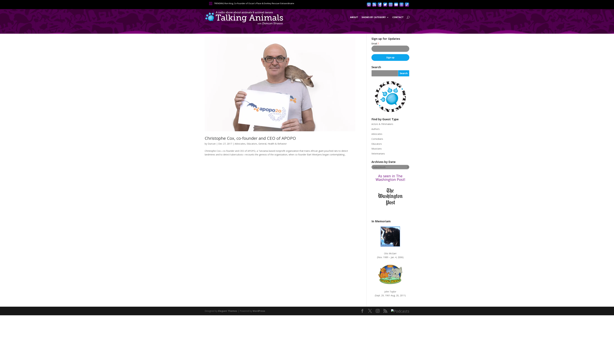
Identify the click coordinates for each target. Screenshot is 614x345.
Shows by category (374, 17)
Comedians (377, 138)
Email (375, 43)
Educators (252, 143)
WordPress (259, 310)
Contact (398, 17)
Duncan (212, 143)
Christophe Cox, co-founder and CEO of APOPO (250, 138)
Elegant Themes (227, 310)
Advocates (240, 143)
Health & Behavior (277, 143)
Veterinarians (378, 153)
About (354, 17)
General (262, 143)
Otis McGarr (390, 253)
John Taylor (390, 291)
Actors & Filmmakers (382, 124)
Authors (375, 128)
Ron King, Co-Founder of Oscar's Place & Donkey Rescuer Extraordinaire (259, 3)
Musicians (376, 148)
